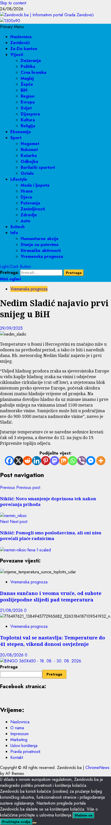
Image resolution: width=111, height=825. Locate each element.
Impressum (19, 734)
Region (27, 96)
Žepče (27, 84)
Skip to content (13, 3)
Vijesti (16, 55)
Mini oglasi (10, 279)
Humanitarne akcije (40, 239)
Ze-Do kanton (23, 49)
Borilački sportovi (38, 167)
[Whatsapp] (72, 460)
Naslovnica (20, 37)
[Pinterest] (45, 460)
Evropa (28, 102)
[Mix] (63, 460)
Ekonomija (20, 132)
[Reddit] (27, 460)
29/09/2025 (11, 328)
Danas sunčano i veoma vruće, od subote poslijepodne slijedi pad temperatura (50, 596)
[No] (35, 823)
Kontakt (16, 757)
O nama (17, 728)
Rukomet (29, 150)
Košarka (29, 155)
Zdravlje (29, 215)
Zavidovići (20, 43)
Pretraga (9, 667)
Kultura (28, 120)
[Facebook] (9, 460)
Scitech (17, 227)
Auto (25, 221)
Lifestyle (18, 179)
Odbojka (29, 161)
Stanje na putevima (39, 245)
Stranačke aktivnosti (41, 250)
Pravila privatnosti (25, 752)
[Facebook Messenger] (90, 460)
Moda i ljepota (35, 185)
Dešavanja (31, 61)
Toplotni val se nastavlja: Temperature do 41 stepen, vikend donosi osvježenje (52, 640)
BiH (24, 90)
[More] (100, 460)
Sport (15, 138)
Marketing (18, 740)
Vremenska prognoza (42, 256)
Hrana (27, 191)
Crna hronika (33, 72)
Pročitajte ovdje (16, 821)
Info (14, 233)
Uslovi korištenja (23, 746)
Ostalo (27, 173)
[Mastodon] (54, 460)
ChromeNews (97, 768)
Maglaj (27, 78)
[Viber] (81, 460)
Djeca (26, 197)
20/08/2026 (12, 655)
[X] (18, 460)
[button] (12, 27)
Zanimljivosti (33, 209)
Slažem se (83, 815)
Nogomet (30, 144)
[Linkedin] (36, 460)
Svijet (26, 108)
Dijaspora (30, 114)
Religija (28, 126)
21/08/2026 (12, 610)
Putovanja (30, 203)
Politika (28, 66)
